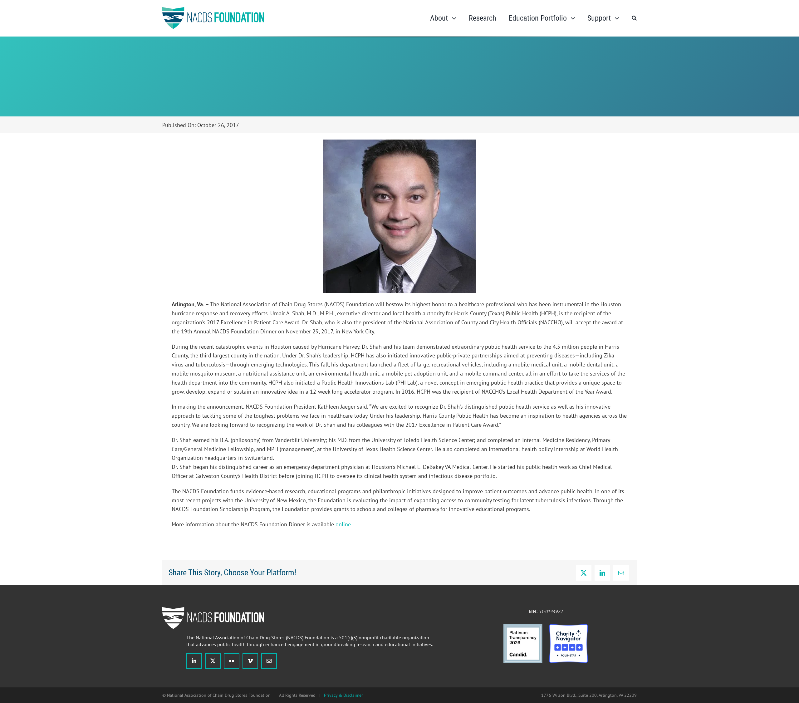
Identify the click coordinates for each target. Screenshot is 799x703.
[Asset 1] (522, 626)
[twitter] (213, 661)
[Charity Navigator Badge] (568, 626)
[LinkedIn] (602, 572)
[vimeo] (250, 661)
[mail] (269, 661)
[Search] (634, 18)
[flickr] (231, 661)
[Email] (621, 572)
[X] (583, 572)
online (343, 524)
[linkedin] (194, 661)
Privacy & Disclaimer (343, 695)
